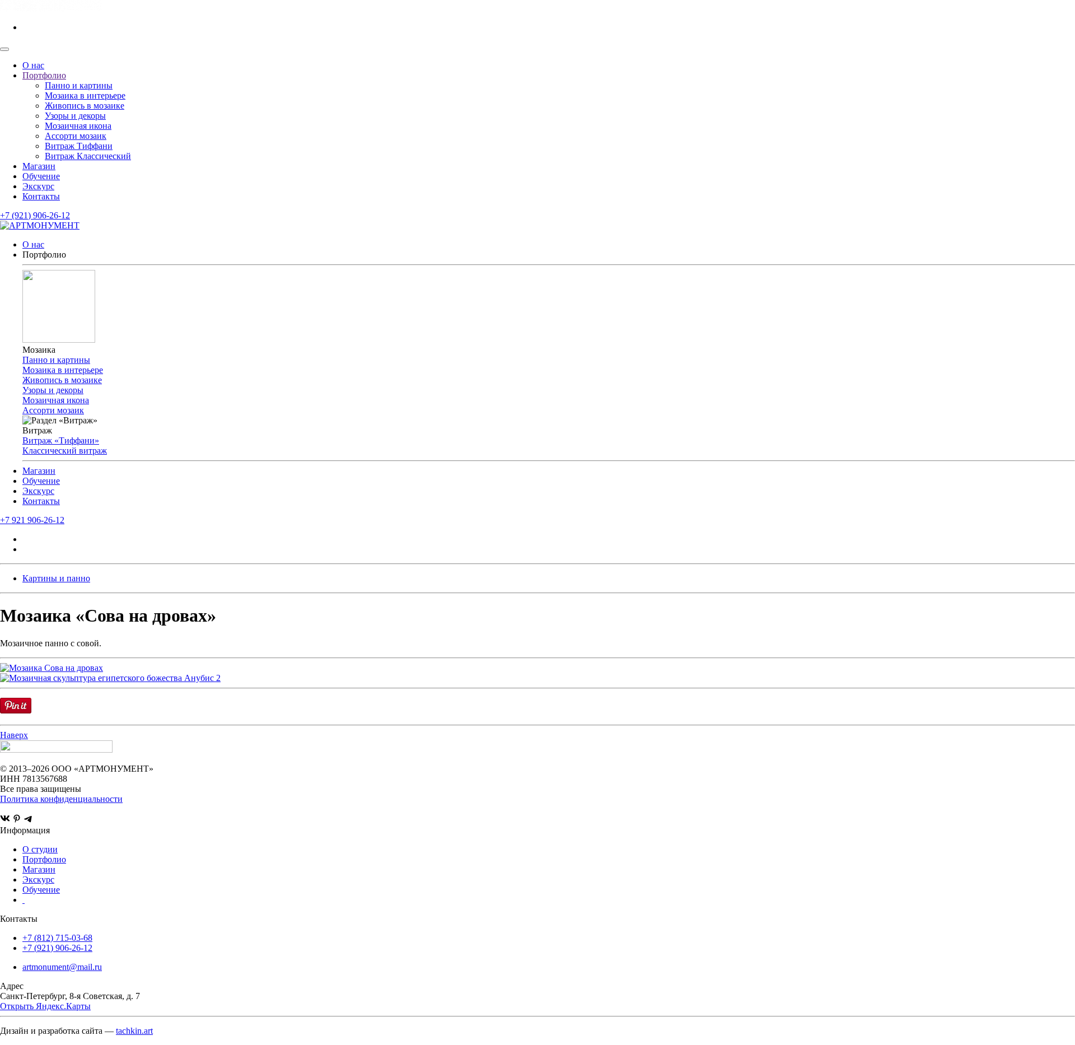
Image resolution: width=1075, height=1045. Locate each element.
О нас (33, 65)
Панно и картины (79, 85)
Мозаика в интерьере (85, 95)
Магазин (38, 166)
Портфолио (44, 75)
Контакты (41, 196)
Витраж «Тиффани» (60, 440)
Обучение (41, 176)
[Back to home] (51, 8)
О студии (40, 849)
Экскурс (38, 186)
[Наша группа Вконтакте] (5, 820)
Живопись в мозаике (84, 105)
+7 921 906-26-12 (32, 520)
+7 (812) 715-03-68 (57, 938)
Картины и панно (56, 578)
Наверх (14, 735)
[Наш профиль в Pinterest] (16, 820)
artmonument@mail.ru (62, 967)
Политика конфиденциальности (61, 799)
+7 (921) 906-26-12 (35, 215)
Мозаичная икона (78, 125)
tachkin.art (134, 1030)
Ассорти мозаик (75, 136)
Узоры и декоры (75, 115)
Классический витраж (64, 450)
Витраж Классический (88, 156)
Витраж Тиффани (79, 146)
